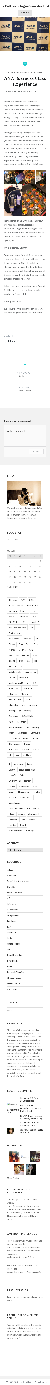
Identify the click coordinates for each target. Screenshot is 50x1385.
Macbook (28, 688)
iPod (21, 660)
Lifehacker (12, 932)
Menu (26, 13)
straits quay (14, 738)
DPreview (11, 904)
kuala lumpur (36, 72)
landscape (23, 677)
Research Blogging (15, 972)
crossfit (12, 775)
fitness (12, 644)
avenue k (13, 611)
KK (10, 666)
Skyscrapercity (13, 983)
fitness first (24, 786)
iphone (12, 660)
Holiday (36, 792)
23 (35, 577)
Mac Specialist (13, 944)
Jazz (28, 660)
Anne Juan (11, 875)
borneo (35, 616)
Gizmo (12, 792)
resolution (21, 721)
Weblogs (30, 830)
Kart (9, 927)
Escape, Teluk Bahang (32, 1118)
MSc (24, 705)
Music (11, 814)
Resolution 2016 (27, 1125)
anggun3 (19, 91)
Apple (20, 605)
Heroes (25, 655)
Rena (9, 966)
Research (13, 819)
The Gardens (15, 744)
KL (16, 666)
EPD (38, 638)
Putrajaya (13, 716)
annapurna (18, 764)
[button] (9, 177)
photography (25, 710)
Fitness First (24, 644)
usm (17, 755)
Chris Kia (11, 887)
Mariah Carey (15, 699)
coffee (24, 622)
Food (35, 786)
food (36, 644)
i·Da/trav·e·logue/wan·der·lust (26, 6)
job (35, 660)
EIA (31, 627)
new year (33, 705)
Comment (36, 451)
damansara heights (17, 627)
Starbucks (35, 732)
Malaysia (13, 694)
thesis (27, 744)
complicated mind (27, 769)
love (11, 688)
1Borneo (13, 600)
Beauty (12, 769)
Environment (15, 633)
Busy (9, 1010)
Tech (23, 819)
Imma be (12, 797)
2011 (23, 600)
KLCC (23, 666)
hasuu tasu (14, 655)
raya (11, 721)
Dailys (9, 72)
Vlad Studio (12, 989)
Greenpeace (12, 909)
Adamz (10, 870)
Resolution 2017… (28, 1122)
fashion (27, 780)
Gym (31, 649)
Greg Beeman (13, 915)
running (36, 727)
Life (35, 683)
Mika (9, 949)
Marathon (25, 694)
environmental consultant (20, 638)
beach (34, 611)
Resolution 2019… (28, 1098)
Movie (36, 808)
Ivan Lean (11, 921)
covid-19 (35, 622)
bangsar (24, 611)
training (12, 825)
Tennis (36, 738)
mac (18, 688)
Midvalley (13, 705)
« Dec (9, 587)
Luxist (9, 938)
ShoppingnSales (14, 978)
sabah (11, 732)
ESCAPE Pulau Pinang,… (31, 1116)
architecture (32, 605)
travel (36, 749)
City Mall (13, 622)
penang (12, 710)
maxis (27, 699)
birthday (13, 616)
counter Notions (14, 892)
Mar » (15, 587)
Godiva (22, 649)
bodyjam (24, 616)
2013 (31, 600)
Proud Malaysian (14, 955)
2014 (11, 605)
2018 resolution (27, 1101)
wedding (27, 755)
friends (12, 649)
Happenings (20, 72)
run (27, 727)
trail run (25, 749)
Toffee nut (13, 749)
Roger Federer (15, 727)
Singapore (22, 732)
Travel (23, 825)
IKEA (35, 655)
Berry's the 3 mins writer (18, 881)
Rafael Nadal (27, 716)
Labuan (12, 677)
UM (10, 755)
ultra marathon (15, 830)
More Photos (13, 1178)
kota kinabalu (15, 672)
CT (8, 898)
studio (26, 738)
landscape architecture (19, 683)
